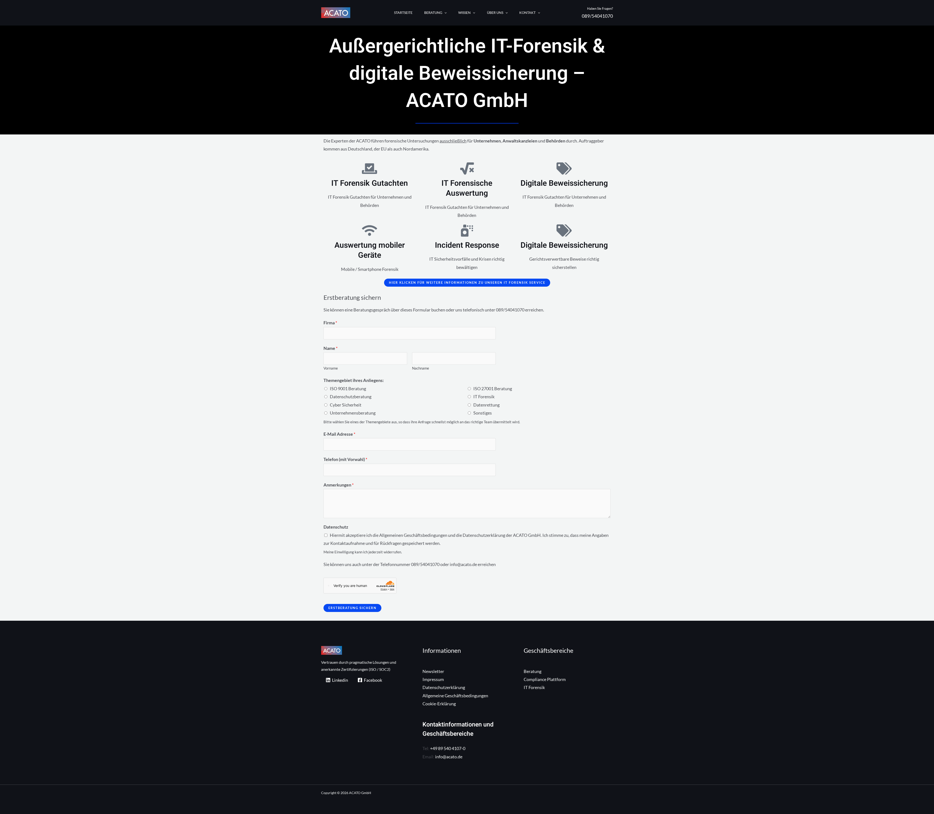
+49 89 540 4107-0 (447, 748)
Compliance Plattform (545, 679)
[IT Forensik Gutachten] (370, 168)
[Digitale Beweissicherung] (564, 168)
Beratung (532, 671)
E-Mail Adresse (339, 434)
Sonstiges (482, 413)
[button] (444, 12)
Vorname (330, 368)
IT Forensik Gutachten (369, 183)
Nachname (420, 368)
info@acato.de (448, 756)
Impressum (433, 679)
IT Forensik (483, 396)
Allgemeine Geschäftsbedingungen (455, 695)
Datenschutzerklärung (443, 687)
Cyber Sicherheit (345, 404)
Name (330, 348)
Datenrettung (486, 404)
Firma (330, 322)
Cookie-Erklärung (439, 703)
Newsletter (433, 671)
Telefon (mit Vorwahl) (345, 459)
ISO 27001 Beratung (492, 388)
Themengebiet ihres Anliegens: (353, 380)
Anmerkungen (338, 484)
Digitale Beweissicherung (564, 183)
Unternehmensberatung (353, 413)
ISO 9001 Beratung (348, 388)
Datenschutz (335, 527)
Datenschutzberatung (350, 396)
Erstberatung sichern (352, 608)
